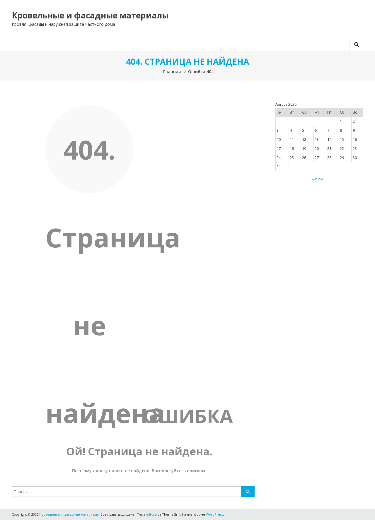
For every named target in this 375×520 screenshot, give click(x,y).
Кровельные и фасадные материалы (90, 15)
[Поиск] (248, 491)
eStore (151, 514)
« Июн (317, 179)
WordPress (214, 514)
